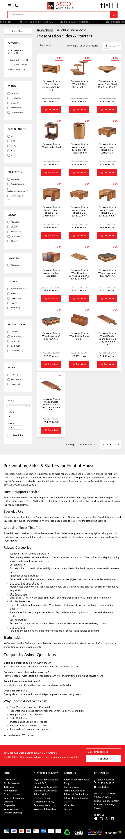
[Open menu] (9, 6)
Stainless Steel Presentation (24, 583)
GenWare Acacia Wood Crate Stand (51, 145)
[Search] (113, 14)
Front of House (45, 30)
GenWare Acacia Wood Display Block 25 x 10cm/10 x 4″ (79, 211)
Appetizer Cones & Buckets (24, 576)
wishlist (101, 5)
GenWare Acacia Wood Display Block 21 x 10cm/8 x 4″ (107, 148)
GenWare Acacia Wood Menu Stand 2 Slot (79, 336)
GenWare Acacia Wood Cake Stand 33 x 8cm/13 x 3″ (107, 84)
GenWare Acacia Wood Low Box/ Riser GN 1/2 (107, 273)
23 (115, 46)
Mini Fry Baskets (18, 601)
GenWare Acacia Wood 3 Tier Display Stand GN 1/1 (51, 85)
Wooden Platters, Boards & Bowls (28, 554)
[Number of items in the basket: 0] (115, 5)
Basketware (16, 565)
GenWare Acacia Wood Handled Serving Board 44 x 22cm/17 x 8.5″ (79, 274)
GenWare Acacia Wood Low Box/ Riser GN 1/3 (51, 336)
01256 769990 (16, 5)
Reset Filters (17, 31)
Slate (12, 609)
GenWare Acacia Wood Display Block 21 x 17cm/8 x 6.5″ (51, 211)
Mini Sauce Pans (18, 594)
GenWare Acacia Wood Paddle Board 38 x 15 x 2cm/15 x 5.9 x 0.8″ (107, 339)
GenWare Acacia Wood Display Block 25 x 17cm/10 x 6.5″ (107, 211)
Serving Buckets (18, 620)
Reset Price (17, 435)
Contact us (103, 787)
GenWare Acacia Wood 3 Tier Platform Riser (79, 84)
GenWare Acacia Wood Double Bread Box (51, 273)
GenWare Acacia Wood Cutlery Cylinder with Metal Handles (79, 148)
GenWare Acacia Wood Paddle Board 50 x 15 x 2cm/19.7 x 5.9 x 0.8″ (51, 405)
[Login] (107, 5)
